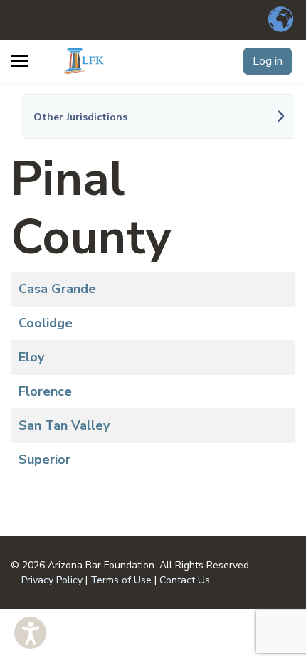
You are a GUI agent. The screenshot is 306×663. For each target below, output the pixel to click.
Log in (268, 61)
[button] (30, 633)
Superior (44, 459)
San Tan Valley (64, 425)
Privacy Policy (52, 580)
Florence (45, 391)
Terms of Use (121, 580)
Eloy (31, 357)
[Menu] (19, 61)
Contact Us (184, 580)
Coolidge (46, 323)
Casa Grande (57, 288)
